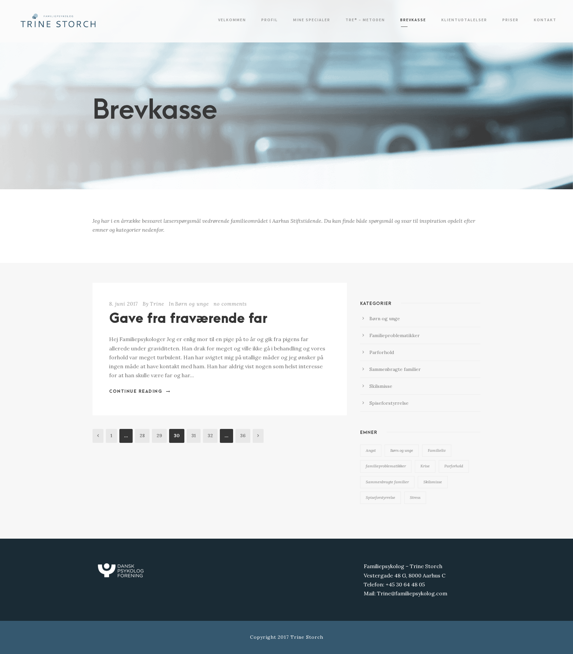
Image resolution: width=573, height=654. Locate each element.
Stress (415, 497)
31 (193, 436)
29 (159, 436)
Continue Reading (135, 391)
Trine (157, 304)
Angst (371, 450)
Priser (510, 19)
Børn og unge (192, 304)
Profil (269, 19)
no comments (230, 304)
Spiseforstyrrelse (389, 403)
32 (210, 436)
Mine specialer (311, 19)
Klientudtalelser (464, 19)
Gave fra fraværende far (188, 319)
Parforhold (381, 352)
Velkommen (232, 19)
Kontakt (545, 19)
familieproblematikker (386, 465)
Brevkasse (413, 19)
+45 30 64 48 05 (405, 584)
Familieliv (437, 450)
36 (243, 436)
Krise (425, 465)
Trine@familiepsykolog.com (412, 593)
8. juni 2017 (123, 304)
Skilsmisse (380, 386)
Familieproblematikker (394, 335)
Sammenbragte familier (395, 369)
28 (142, 436)
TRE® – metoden (365, 19)
